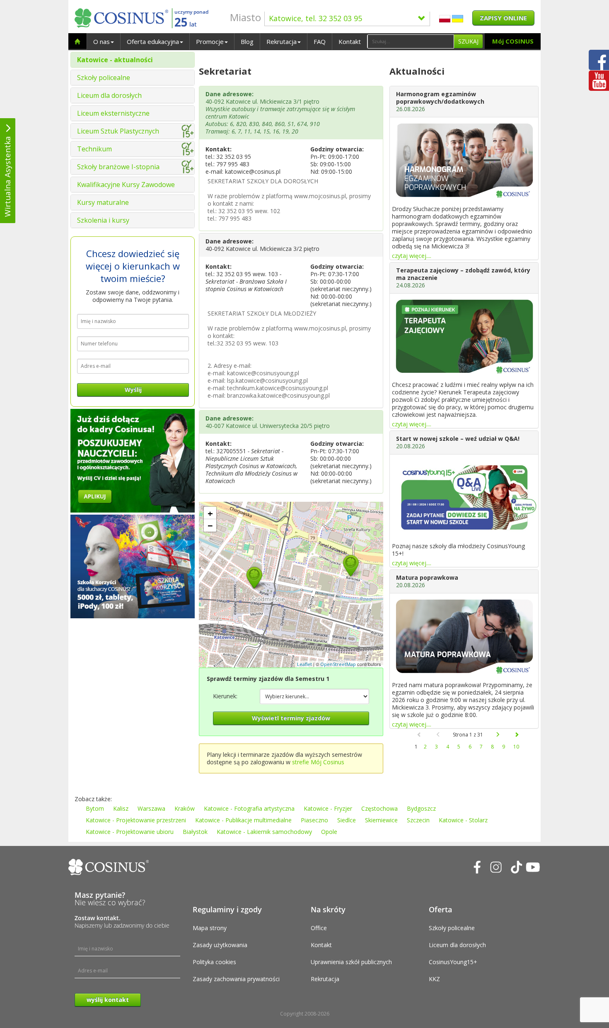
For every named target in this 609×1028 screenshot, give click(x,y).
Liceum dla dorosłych (109, 95)
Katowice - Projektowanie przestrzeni (136, 820)
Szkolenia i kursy (103, 220)
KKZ (434, 979)
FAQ (320, 41)
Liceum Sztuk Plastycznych (118, 131)
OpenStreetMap (338, 664)
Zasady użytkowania (220, 945)
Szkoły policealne (103, 77)
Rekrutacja (281, 41)
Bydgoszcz (421, 808)
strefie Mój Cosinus (318, 762)
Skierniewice (381, 820)
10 (516, 746)
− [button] (210, 525)
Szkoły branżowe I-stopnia (118, 166)
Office (319, 928)
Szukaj (468, 41)
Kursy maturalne (103, 202)
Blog (247, 41)
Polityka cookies (214, 962)
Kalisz (120, 808)
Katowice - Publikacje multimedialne (243, 820)
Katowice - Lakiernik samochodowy (264, 832)
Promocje (210, 41)
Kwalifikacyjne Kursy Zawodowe (126, 184)
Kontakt (349, 41)
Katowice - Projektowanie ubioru (130, 832)
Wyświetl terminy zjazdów (291, 718)
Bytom (95, 808)
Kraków (184, 808)
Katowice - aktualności (115, 59)
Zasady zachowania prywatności (236, 979)
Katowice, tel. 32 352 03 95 (315, 18)
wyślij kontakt (108, 1000)
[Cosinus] (121, 18)
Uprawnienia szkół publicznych (351, 962)
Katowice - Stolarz (463, 820)
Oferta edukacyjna (153, 41)
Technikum (94, 148)
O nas (101, 41)
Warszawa (151, 808)
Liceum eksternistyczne (113, 113)
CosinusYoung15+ (453, 962)
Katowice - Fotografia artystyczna (249, 808)
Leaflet (304, 664)
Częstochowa (379, 808)
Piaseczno (314, 820)
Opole (329, 832)
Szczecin (418, 820)
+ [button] (210, 513)
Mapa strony (210, 928)
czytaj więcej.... (411, 256)
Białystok (195, 832)
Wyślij (133, 390)
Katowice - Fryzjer (328, 808)
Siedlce (346, 820)
